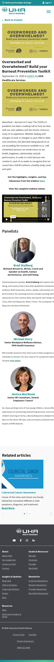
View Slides (15, 360)
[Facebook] (21, 540)
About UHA (7, 555)
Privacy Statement (25, 641)
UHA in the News (9, 585)
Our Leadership (9, 560)
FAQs (4, 610)
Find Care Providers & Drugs (18, 2)
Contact (5, 568)
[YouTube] (14, 540)
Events (31, 76)
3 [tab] (29, 513)
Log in (47, 2)
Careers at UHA (9, 564)
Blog (4, 597)
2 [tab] (27, 513)
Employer (33, 560)
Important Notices (10, 589)
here (42, 180)
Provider (32, 564)
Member (32, 555)
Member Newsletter (38, 585)
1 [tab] (24, 513)
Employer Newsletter (38, 581)
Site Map (32, 634)
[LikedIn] (33, 540)
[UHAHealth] (13, 10)
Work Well (33, 568)
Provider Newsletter (38, 589)
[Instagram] (27, 540)
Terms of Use (19, 634)
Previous (3, 513)
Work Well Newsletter (38, 593)
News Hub (6, 581)
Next (51, 513)
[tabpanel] (27, 485)
